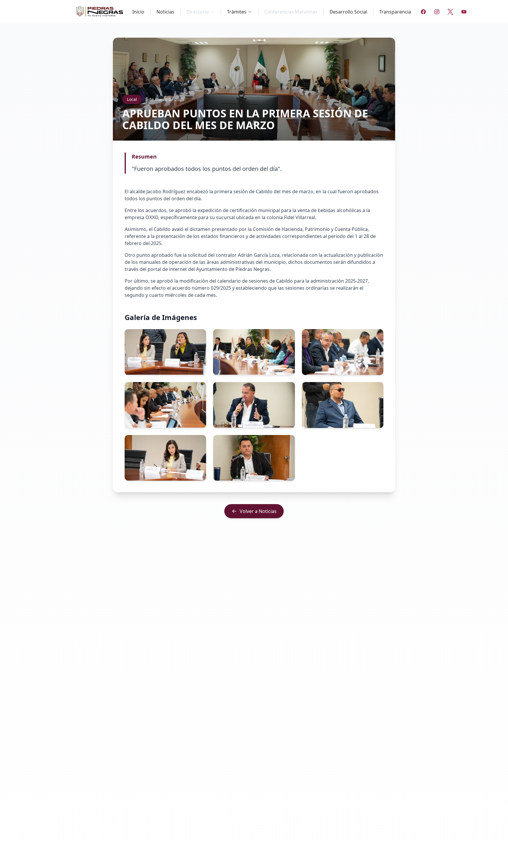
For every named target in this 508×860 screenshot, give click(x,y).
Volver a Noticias (258, 511)
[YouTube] (463, 11)
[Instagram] (436, 11)
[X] (450, 11)
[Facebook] (423, 11)
